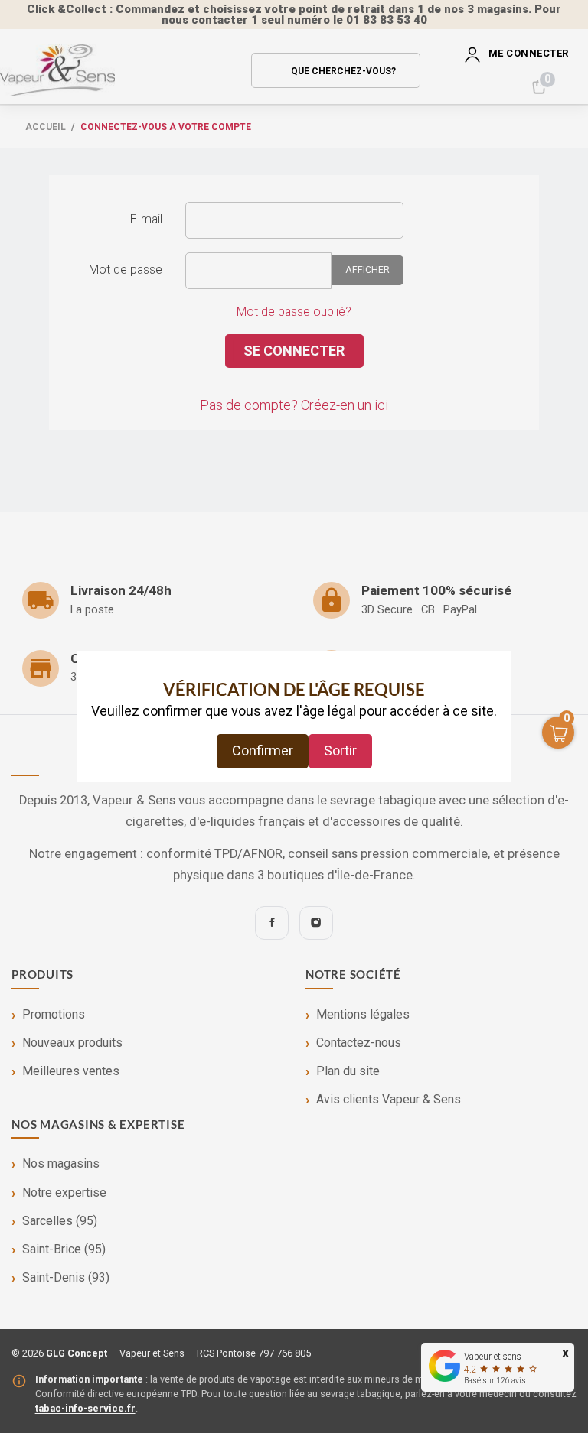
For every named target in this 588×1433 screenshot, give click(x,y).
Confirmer (262, 750)
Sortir (340, 750)
